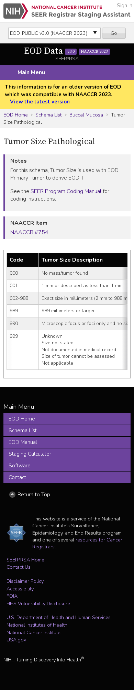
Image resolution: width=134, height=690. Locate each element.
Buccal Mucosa (86, 114)
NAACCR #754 (29, 232)
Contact (17, 477)
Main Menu (31, 72)
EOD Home (15, 114)
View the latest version (40, 101)
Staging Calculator (30, 453)
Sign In (124, 5)
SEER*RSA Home (25, 559)
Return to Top (34, 494)
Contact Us (19, 567)
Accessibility (20, 588)
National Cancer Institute (33, 632)
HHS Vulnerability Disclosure (38, 603)
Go (114, 33)
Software (20, 465)
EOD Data (66, 51)
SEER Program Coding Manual (66, 191)
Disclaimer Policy (25, 581)
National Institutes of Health (37, 624)
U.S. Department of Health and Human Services (59, 617)
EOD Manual (23, 442)
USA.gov (16, 639)
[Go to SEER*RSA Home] (67, 11)
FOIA (12, 595)
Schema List (48, 114)
